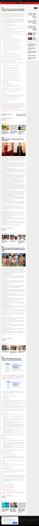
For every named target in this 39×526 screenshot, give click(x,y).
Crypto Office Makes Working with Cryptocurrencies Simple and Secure (13, 492)
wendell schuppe (4, 141)
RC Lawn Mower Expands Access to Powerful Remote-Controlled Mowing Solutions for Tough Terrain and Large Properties (35, 16)
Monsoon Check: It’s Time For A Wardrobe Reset (5, 351)
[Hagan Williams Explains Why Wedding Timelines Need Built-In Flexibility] (30, 38)
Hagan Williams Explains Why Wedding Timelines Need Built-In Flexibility (35, 38)
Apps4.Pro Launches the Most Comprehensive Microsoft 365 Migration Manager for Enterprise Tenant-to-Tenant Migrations (21, 510)
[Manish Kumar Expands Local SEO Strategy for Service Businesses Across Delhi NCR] (30, 21)
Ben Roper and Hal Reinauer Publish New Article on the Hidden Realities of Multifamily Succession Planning (13, 510)
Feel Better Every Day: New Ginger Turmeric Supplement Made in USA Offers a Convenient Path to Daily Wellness (5, 132)
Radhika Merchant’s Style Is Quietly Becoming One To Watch (22, 352)
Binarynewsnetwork (9, 118)
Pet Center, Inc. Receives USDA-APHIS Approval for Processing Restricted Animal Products (21, 115)
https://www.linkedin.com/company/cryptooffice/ (10, 490)
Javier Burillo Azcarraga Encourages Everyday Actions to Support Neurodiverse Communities (21, 132)
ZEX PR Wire (4, 493)
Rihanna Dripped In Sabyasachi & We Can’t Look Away (5, 241)
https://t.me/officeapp (11, 484)
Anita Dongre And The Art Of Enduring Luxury (13, 241)
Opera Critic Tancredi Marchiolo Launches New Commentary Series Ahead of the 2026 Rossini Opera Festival (35, 28)
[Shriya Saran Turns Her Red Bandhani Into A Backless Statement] (30, 33)
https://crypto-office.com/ (9, 485)
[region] (10, 520)
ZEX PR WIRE (10, 13)
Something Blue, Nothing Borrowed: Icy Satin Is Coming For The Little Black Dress (21, 241)
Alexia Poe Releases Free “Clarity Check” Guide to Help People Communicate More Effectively (13, 132)
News (2, 357)
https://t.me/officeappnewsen (10, 487)
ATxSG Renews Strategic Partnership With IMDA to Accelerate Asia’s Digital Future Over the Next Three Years (5, 510)
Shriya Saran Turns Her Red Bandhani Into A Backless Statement (35, 34)
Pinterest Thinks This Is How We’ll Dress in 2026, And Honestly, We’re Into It (13, 352)
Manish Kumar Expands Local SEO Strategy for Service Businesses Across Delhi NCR (32, 49)
